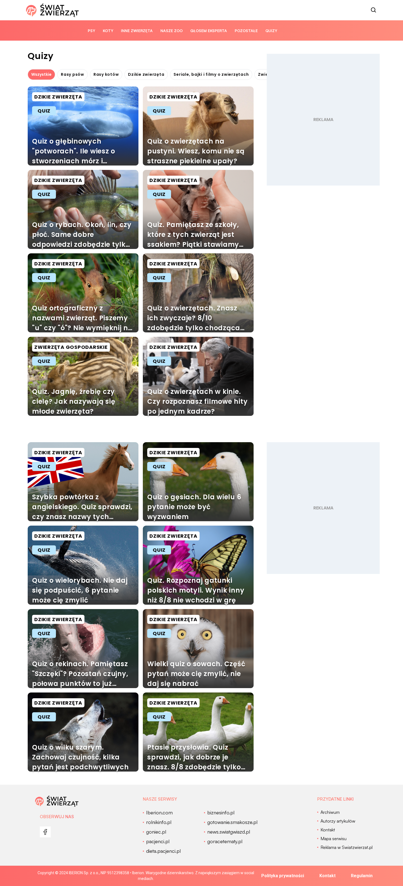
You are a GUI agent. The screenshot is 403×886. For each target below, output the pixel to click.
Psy (91, 30)
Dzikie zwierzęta (146, 74)
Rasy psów (72, 74)
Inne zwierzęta (137, 30)
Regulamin (362, 875)
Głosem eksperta (208, 30)
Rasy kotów (106, 74)
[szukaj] (373, 10)
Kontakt (327, 875)
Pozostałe (246, 30)
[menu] (45, 831)
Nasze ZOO (171, 30)
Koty (108, 30)
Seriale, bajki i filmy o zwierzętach (211, 74)
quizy (271, 30)
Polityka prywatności (282, 875)
